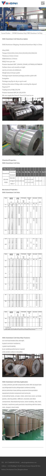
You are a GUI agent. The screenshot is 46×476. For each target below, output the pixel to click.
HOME (14, 33)
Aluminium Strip (21, 33)
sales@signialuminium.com (28, 462)
